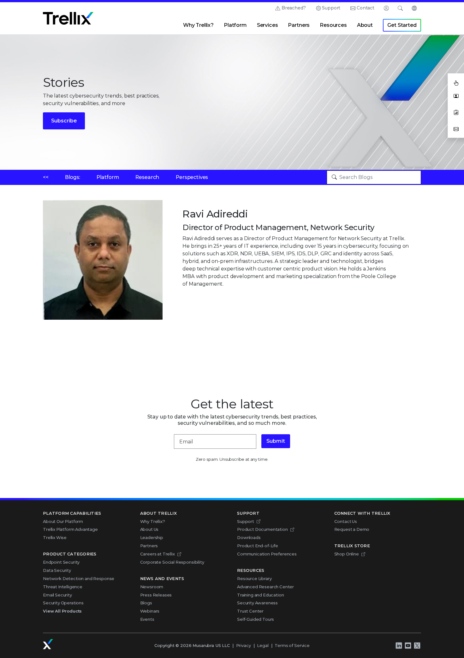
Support (331, 8)
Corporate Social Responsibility (172, 562)
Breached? (294, 8)
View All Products (62, 611)
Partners (299, 25)
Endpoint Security (61, 562)
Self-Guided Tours (255, 619)
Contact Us (345, 521)
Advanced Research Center (265, 586)
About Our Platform (63, 521)
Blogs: (72, 177)
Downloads (249, 537)
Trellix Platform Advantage (70, 529)
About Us (149, 529)
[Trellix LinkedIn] (399, 645)
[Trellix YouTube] (408, 645)
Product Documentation (262, 529)
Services (267, 25)
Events (147, 619)
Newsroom (152, 586)
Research (147, 177)
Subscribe (64, 121)
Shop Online (346, 553)
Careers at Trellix (157, 553)
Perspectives (192, 177)
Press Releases (156, 594)
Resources (333, 25)
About (365, 25)
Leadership (151, 537)
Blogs (146, 602)
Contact (365, 8)
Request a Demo (352, 529)
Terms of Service (292, 645)
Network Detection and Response (78, 578)
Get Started (401, 25)
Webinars (150, 611)
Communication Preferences (267, 553)
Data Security (57, 570)
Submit (275, 441)
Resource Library (254, 578)
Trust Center (250, 611)
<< (46, 177)
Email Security (57, 594)
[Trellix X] (417, 645)
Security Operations (63, 602)
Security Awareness (257, 602)
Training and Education (260, 594)
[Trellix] (48, 644)
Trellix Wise (55, 537)
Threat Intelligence (62, 586)
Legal (262, 645)
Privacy (243, 645)
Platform (235, 25)
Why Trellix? (198, 25)
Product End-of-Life (257, 545)
